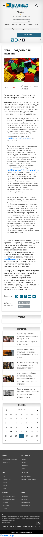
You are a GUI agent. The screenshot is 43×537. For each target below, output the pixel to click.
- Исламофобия (26, 505)
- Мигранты (5, 505)
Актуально (25, 473)
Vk (22, 307)
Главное (4, 456)
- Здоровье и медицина (8, 499)
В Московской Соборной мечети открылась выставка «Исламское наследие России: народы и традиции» (27, 378)
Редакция (6, 522)
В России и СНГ (26, 456)
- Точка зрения (6, 462)
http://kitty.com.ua (11, 259)
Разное (24, 493)
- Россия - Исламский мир (29, 479)
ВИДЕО (25, 527)
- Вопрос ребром (26, 476)
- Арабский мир (6, 479)
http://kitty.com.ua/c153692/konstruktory (23, 170)
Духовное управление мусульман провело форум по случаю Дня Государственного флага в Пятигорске (27, 339)
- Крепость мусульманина (9, 459)
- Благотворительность (8, 496)
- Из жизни (5, 502)
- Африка (4, 485)
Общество (5, 493)
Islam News (25, 303)
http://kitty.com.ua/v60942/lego (19, 138)
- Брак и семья (26, 502)
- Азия (3, 476)
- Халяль (4, 508)
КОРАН (14, 527)
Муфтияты (31, 527)
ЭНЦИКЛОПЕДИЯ (7, 527)
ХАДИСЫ (19, 527)
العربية (37, 527)
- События (24, 499)
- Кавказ (24, 459)
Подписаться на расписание (22, 29)
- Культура (25, 496)
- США (4, 488)
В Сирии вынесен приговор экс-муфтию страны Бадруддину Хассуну (27, 365)
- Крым (24, 462)
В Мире (4, 473)
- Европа (4, 482)
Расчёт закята (28, 35)
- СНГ (23, 468)
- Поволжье (25, 465)
